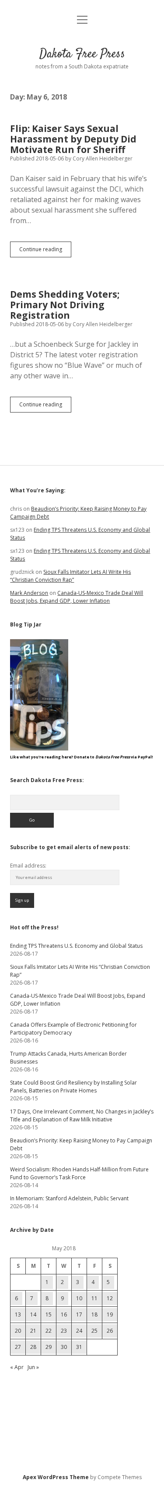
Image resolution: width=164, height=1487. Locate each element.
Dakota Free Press (82, 54)
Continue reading (45, 251)
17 (79, 1314)
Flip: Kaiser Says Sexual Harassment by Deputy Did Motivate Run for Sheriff (73, 139)
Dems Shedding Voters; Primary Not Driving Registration (64, 304)
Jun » (33, 1367)
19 (110, 1314)
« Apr (17, 1367)
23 (64, 1330)
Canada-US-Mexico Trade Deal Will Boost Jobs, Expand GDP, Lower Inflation (76, 597)
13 (18, 1314)
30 (64, 1347)
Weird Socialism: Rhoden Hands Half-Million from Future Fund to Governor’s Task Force (79, 1173)
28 (33, 1347)
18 (94, 1314)
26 (110, 1330)
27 (18, 1347)
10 (79, 1298)
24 (79, 1330)
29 (48, 1347)
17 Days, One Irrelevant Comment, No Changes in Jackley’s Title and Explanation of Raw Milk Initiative (82, 1115)
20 (18, 1330)
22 (48, 1330)
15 (48, 1314)
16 (64, 1314)
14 (33, 1314)
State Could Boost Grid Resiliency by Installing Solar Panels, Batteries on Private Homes (73, 1086)
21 (33, 1330)
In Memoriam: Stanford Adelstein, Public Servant (69, 1198)
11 (94, 1298)
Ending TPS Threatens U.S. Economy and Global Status (76, 946)
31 (79, 1347)
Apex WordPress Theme (56, 1477)
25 (94, 1330)
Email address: (28, 865)
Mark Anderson (29, 593)
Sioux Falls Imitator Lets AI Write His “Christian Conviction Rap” (70, 575)
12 (110, 1298)
